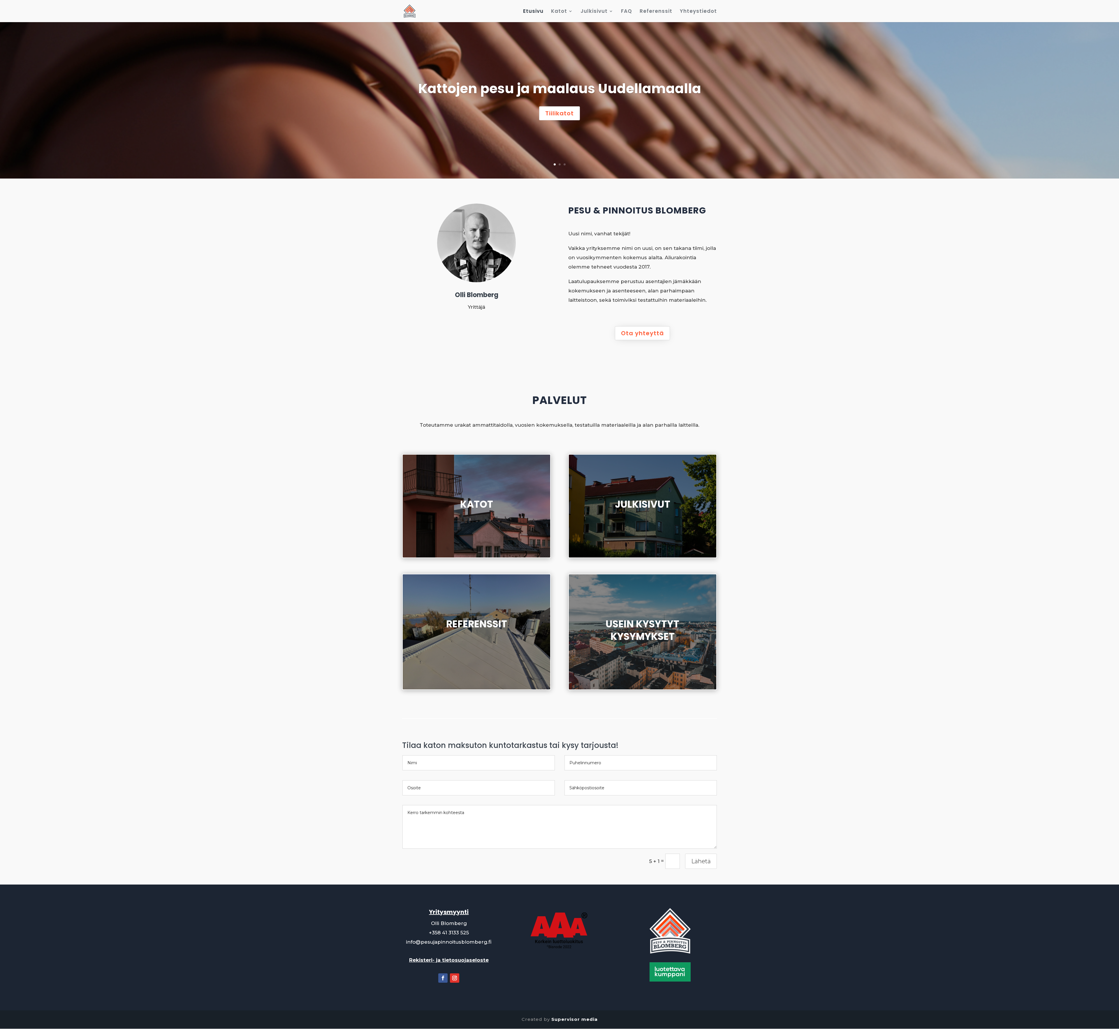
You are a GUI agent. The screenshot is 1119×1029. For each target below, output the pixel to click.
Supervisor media (574, 1019)
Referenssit (656, 12)
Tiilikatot (559, 113)
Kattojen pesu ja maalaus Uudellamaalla (559, 88)
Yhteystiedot (698, 12)
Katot (559, 12)
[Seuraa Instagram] (454, 978)
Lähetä (701, 861)
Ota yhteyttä (642, 333)
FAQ (626, 12)
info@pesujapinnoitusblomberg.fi (449, 942)
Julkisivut (594, 12)
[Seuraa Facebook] (443, 978)
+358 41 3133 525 (449, 933)
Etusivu (533, 12)
